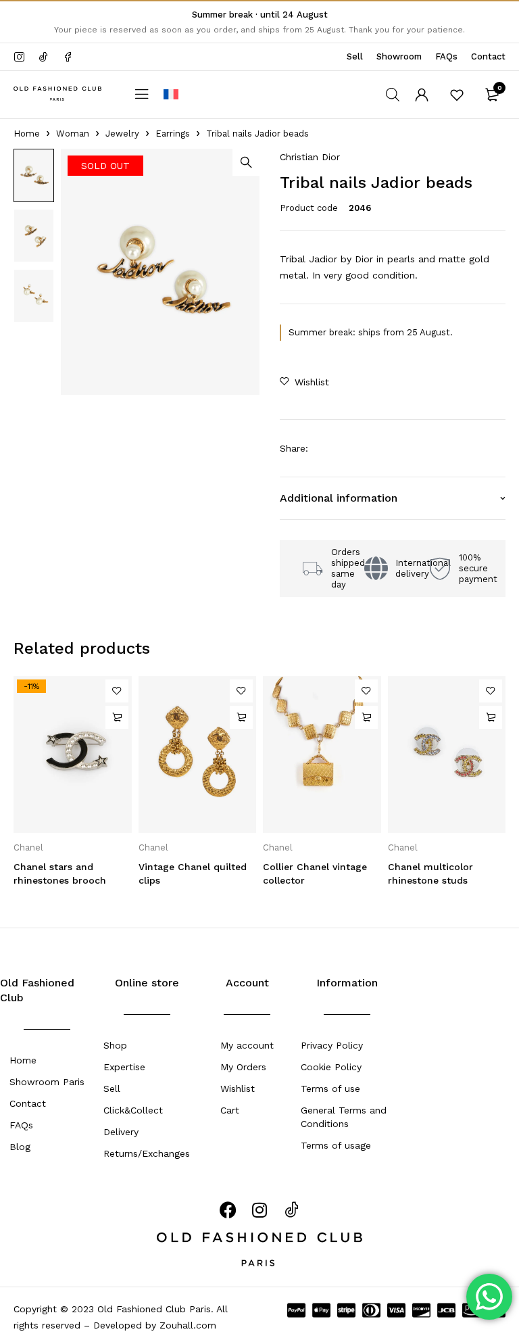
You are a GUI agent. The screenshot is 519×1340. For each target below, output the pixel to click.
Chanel (28, 847)
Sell (355, 56)
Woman (72, 133)
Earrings (172, 133)
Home (27, 133)
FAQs (446, 56)
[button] (246, 162)
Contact (488, 56)
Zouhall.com (186, 1325)
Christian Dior (310, 156)
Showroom (399, 56)
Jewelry (122, 133)
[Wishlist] (456, 95)
